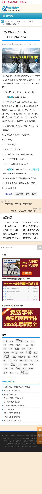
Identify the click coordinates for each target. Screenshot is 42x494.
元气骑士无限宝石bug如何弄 (32, 226)
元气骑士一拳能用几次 (12, 390)
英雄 (20, 365)
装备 (5, 368)
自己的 (6, 365)
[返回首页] (39, 429)
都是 (17, 373)
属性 (32, 345)
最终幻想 (14, 353)
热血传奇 (21, 356)
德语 (10, 169)
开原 (5, 349)
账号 (5, 372)
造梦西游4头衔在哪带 (30, 238)
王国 (29, 357)
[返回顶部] (39, 441)
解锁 (24, 368)
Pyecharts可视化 (9, 188)
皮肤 (16, 360)
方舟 (30, 348)
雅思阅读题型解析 (10, 394)
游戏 (6, 356)
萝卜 (31, 364)
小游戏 (26, 345)
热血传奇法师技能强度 (31, 234)
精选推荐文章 (8, 438)
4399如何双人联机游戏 (31, 222)
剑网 (5, 345)
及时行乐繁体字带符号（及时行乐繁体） (19, 203)
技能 (17, 348)
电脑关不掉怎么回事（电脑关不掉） (24, 211)
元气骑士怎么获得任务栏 (13, 420)
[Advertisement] (21, 473)
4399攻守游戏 (9, 409)
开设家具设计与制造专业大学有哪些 (17, 387)
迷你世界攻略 (13, 2)
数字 (11, 97)
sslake (9, 44)
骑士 (24, 372)
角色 (18, 368)
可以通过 (18, 345)
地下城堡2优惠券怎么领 (12, 402)
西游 (11, 368)
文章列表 (9, 21)
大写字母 (35, 169)
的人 (10, 361)
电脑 (5, 361)
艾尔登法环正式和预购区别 (12, 222)
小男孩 (21, 449)
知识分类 (23, 2)
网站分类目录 (36, 435)
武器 (28, 352)
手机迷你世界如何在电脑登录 (12, 238)
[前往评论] (39, 435)
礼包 (30, 360)
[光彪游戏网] (21, 8)
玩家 (35, 356)
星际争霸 (6, 353)
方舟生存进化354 (9, 226)
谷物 (31, 368)
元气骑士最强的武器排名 (12, 230)
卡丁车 (11, 345)
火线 (14, 356)
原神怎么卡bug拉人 (10, 234)
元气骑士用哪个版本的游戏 (13, 398)
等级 (36, 361)
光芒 (33, 341)
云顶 (11, 341)
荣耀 (25, 365)
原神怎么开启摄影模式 (12, 413)
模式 (21, 353)
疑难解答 (22, 438)
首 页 (3, 2)
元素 (26, 341)
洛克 (35, 353)
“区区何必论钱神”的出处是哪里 (15, 405)
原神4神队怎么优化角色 (31, 230)
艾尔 (13, 364)
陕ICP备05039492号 (32, 438)
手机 (10, 349)
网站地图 (16, 438)
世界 (5, 341)
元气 (19, 340)
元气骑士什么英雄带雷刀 (13, 417)
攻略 (23, 348)
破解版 (23, 360)
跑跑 (11, 373)
